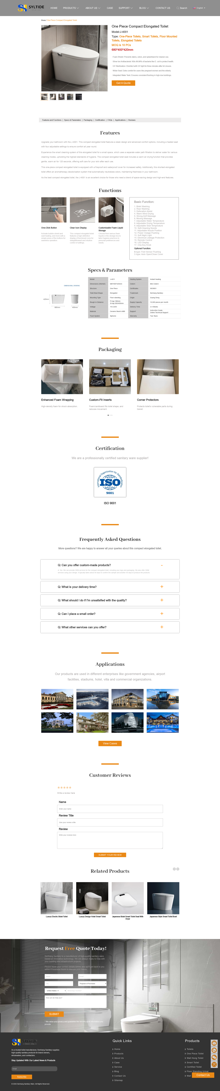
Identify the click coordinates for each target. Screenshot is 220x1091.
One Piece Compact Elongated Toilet (62, 20)
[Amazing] (70, 787)
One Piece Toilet (195, 1053)
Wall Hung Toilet (195, 1058)
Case (117, 1062)
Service (118, 1067)
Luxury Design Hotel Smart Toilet (92, 916)
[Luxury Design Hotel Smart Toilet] (92, 898)
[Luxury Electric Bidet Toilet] (57, 898)
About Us (119, 1058)
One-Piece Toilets (130, 36)
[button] (108, 415)
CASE (110, 8)
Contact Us (120, 1076)
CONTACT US (163, 8)
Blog (116, 1071)
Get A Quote (123, 83)
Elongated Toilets (131, 40)
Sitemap (118, 1080)
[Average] (64, 787)
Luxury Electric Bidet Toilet (56, 916)
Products (118, 1053)
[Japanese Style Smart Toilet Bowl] (163, 898)
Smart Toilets (150, 36)
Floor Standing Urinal (198, 1071)
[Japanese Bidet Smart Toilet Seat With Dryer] (128, 898)
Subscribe (21, 1077)
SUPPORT (124, 8)
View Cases (110, 743)
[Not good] (61, 787)
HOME (54, 8)
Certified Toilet (194, 1067)
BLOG (142, 8)
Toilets (190, 1049)
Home (117, 1049)
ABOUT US (91, 8)
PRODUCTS (69, 8)
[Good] (67, 787)
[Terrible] (58, 787)
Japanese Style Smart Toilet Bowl (163, 916)
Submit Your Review (110, 855)
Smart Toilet (193, 1062)
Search (183, 8)
